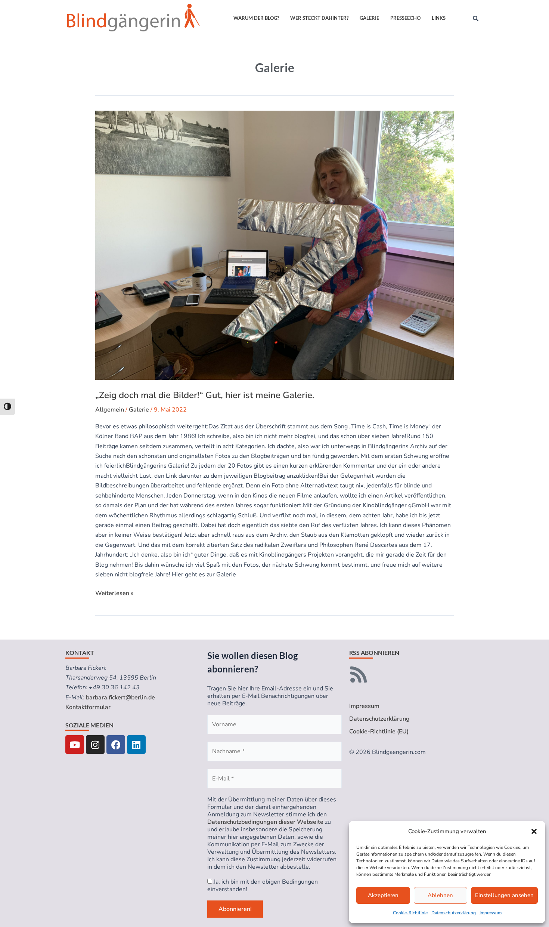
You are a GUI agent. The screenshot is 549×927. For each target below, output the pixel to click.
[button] (534, 831)
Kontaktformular (88, 707)
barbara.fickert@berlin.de (120, 697)
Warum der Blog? (256, 18)
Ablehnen (440, 895)
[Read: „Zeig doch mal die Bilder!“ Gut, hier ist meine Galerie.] (274, 245)
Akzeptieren (383, 895)
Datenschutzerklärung (453, 913)
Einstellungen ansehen (504, 895)
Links (439, 18)
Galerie (369, 18)
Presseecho (405, 18)
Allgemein (109, 410)
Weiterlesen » (114, 592)
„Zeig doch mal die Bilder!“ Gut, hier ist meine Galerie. (204, 395)
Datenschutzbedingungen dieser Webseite (265, 822)
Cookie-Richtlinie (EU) (379, 731)
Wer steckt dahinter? (319, 18)
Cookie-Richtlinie (410, 913)
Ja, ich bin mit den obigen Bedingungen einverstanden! (262, 885)
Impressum (491, 913)
